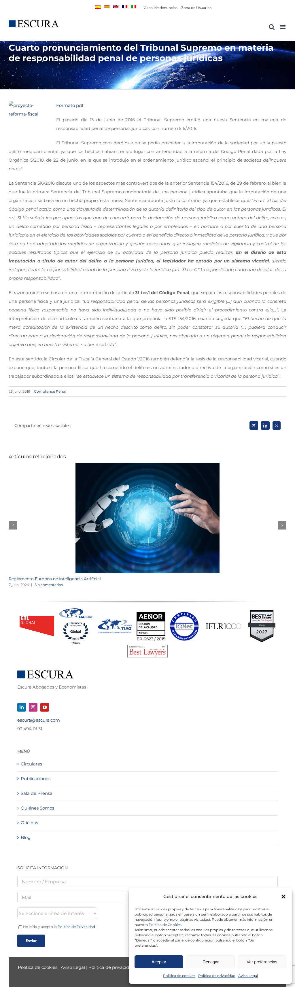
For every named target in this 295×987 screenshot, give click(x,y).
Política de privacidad (216, 975)
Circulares (31, 764)
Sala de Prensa (36, 793)
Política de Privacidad (76, 926)
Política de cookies (179, 975)
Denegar (211, 961)
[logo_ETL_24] (37, 618)
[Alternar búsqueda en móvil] (272, 27)
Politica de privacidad (111, 967)
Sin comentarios (49, 585)
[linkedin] (21, 707)
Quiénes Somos (37, 808)
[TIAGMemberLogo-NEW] (115, 621)
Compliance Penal (50, 391)
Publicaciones (35, 778)
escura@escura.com (38, 720)
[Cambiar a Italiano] (133, 6)
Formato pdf (69, 105)
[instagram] (33, 707)
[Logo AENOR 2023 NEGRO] (151, 614)
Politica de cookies (38, 967)
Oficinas (29, 822)
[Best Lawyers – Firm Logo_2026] (147, 647)
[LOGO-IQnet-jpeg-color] (184, 614)
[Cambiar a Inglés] (115, 6)
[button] (283, 896)
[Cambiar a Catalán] (106, 6)
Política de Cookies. (165, 924)
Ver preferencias (262, 961)
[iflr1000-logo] (223, 623)
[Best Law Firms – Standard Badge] (261, 612)
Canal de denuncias (160, 7)
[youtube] (44, 707)
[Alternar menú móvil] (283, 27)
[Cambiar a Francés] (124, 6)
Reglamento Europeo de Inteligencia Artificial (55, 578)
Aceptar (159, 961)
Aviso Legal (248, 975)
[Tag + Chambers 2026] (75, 609)
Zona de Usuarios (196, 7)
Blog (26, 837)
